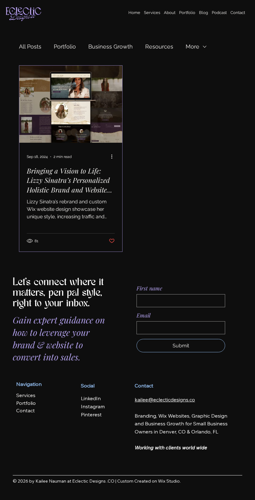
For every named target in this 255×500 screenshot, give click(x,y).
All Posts (30, 46)
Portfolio (65, 46)
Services (25, 395)
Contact (25, 410)
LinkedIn (91, 398)
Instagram (93, 406)
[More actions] (114, 156)
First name (149, 288)
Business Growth (110, 46)
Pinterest (91, 414)
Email (144, 315)
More (192, 46)
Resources (159, 46)
